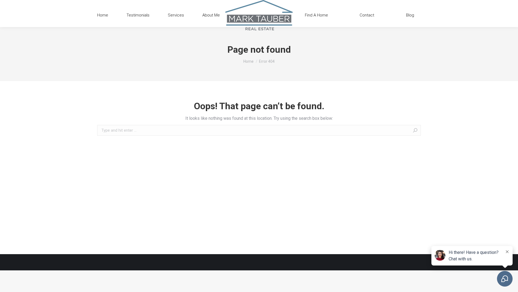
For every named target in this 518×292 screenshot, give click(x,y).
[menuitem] (103, 15)
